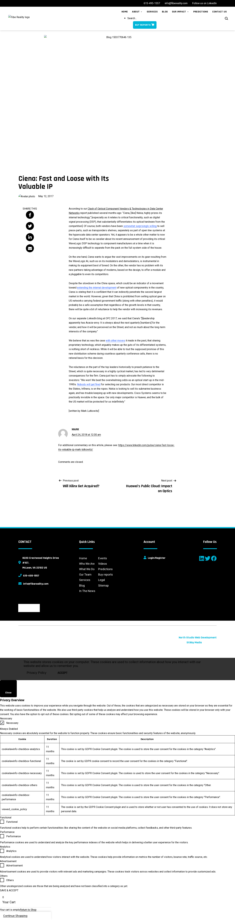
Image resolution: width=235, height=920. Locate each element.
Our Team (85, 574)
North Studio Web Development (198, 637)
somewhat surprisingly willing (140, 226)
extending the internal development (96, 287)
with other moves (115, 340)
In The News (87, 591)
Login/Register (156, 558)
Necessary (12, 722)
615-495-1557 (31, 575)
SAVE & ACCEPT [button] (9, 890)
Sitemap (103, 585)
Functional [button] (5, 817)
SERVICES (152, 11)
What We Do (86, 569)
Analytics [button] (5, 846)
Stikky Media (194, 642)
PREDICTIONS (200, 11)
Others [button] (4, 875)
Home (83, 558)
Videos (102, 563)
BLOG (165, 11)
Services (84, 580)
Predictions (105, 569)
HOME (124, 11)
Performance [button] (7, 832)
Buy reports (105, 574)
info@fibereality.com (35, 584)
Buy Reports (143, 25)
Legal (101, 580)
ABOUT (136, 11)
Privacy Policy (36, 672)
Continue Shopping (15, 915)
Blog (82, 585)
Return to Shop (28, 909)
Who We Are (87, 563)
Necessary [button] (6, 718)
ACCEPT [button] (62, 673)
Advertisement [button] (8, 861)
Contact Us (219, 11)
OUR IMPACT (179, 11)
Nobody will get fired (88, 384)
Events (102, 558)
